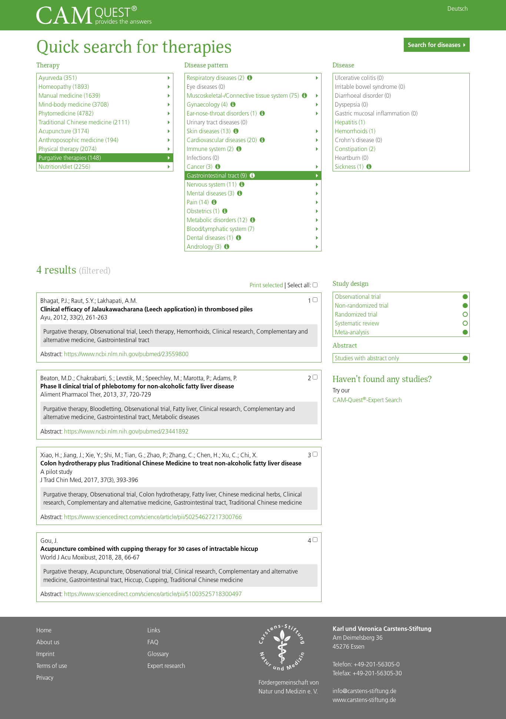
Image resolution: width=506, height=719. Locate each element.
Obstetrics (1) (204, 211)
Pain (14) (198, 202)
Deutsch (457, 8)
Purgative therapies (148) (70, 157)
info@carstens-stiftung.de (364, 691)
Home (43, 630)
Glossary (158, 654)
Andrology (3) (205, 246)
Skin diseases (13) (209, 131)
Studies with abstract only (367, 358)
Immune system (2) (211, 149)
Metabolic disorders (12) (218, 220)
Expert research (166, 665)
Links (153, 630)
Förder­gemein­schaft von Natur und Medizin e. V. (289, 686)
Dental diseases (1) (210, 237)
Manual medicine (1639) (69, 95)
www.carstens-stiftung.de (364, 699)
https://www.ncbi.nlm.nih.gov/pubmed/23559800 (126, 354)
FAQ (153, 642)
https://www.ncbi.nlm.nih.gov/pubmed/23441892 (126, 431)
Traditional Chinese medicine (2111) (84, 122)
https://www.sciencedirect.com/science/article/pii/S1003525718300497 (153, 594)
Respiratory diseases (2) (216, 77)
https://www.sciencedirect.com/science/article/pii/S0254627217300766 (153, 517)
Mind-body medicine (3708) (74, 104)
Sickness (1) (350, 166)
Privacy (44, 677)
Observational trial (358, 296)
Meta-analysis (352, 332)
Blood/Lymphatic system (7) (220, 229)
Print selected (266, 285)
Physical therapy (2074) (67, 149)
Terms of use (51, 665)
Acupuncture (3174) (64, 131)
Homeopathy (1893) (64, 86)
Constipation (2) (355, 149)
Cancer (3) (200, 166)
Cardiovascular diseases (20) (222, 140)
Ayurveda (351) (58, 77)
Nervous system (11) (212, 184)
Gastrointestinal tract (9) (217, 175)
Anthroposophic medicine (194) (78, 140)
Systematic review (357, 323)
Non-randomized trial (362, 305)
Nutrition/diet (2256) (64, 166)
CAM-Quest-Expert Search (367, 400)
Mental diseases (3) (211, 193)
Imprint (45, 654)
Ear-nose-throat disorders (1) (222, 113)
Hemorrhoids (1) (355, 131)
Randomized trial (356, 314)
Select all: (300, 285)
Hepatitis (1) (350, 122)
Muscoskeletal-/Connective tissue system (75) (243, 95)
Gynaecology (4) (208, 104)
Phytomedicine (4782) (66, 113)
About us (47, 642)
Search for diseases (434, 45)
